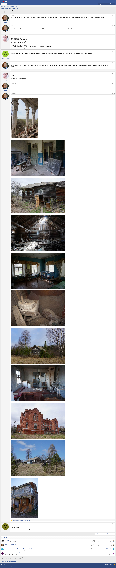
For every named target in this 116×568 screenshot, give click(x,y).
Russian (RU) (4, 564)
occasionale (7, 550)
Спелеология (17, 554)
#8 (114, 93)
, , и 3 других (21, 520)
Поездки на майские (10, 544)
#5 (114, 62)
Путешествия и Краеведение (21, 541)
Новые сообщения (5, 6)
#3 (114, 35)
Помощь (107, 564)
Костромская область (11, 540)
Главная (111, 564)
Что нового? (11, 4)
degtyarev (7, 554)
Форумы (4, 4)
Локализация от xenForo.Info (6, 566)
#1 (114, 15)
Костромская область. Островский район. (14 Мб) (18, 549)
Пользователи (20, 4)
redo (111, 545)
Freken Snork (7, 541)
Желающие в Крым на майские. (14, 553)
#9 (114, 523)
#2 (114, 25)
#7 (114, 83)
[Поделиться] (112, 15)
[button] (15, 4)
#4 (114, 51)
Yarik (3, 12)
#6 (114, 73)
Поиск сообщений (13, 6)
